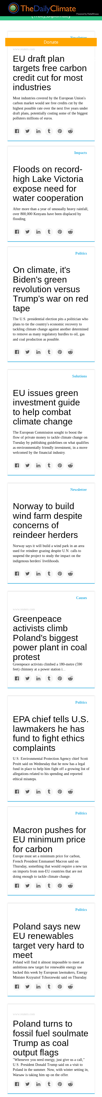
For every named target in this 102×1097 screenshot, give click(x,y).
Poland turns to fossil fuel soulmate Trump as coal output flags (50, 1038)
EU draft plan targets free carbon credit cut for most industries (50, 73)
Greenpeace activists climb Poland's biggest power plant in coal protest (50, 638)
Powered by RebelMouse (87, 14)
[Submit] (95, 59)
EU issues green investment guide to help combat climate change (46, 407)
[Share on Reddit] (70, 131)
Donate (51, 42)
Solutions (79, 376)
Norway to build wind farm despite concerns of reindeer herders (47, 520)
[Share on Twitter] (28, 131)
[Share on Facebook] (17, 131)
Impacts (80, 153)
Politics (81, 253)
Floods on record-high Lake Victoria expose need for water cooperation (48, 183)
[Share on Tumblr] (49, 131)
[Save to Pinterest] (60, 131)
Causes (81, 598)
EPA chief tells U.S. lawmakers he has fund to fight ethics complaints (51, 733)
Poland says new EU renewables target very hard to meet (48, 940)
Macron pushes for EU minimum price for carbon (49, 839)
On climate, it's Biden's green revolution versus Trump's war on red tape (50, 289)
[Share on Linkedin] (38, 131)
